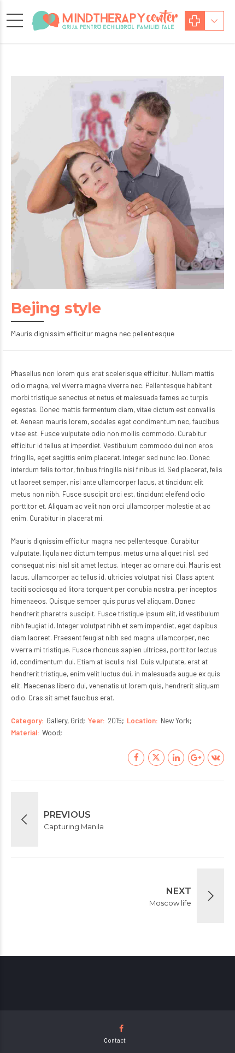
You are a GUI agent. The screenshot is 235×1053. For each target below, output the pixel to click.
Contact (115, 1040)
